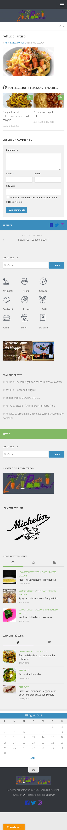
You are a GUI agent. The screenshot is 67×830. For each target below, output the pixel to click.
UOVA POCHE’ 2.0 (31, 397)
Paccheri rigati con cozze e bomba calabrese (39, 382)
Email (38, 173)
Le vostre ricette (27, 572)
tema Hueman (48, 794)
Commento (12, 150)
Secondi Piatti (44, 609)
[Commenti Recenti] (33, 563)
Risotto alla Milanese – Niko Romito (37, 579)
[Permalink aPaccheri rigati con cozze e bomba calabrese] (9, 656)
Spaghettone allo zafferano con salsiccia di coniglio (16, 116)
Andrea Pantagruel (15, 42)
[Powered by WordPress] (24, 795)
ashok (9, 389)
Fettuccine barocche (30, 674)
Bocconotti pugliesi (26, 389)
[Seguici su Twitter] (57, 225)
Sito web (10, 185)
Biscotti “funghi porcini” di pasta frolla (35, 405)
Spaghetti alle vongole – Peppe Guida (38, 598)
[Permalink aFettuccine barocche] (9, 675)
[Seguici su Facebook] (51, 225)
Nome (10, 173)
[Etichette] (54, 563)
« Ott (32, 758)
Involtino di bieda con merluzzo (35, 617)
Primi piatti (42, 572)
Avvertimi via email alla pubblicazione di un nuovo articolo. (31, 199)
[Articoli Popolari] (18, 642)
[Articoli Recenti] (13, 563)
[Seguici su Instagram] (62, 225)
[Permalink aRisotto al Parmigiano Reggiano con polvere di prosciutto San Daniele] (9, 689)
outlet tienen (12, 397)
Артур (9, 405)
